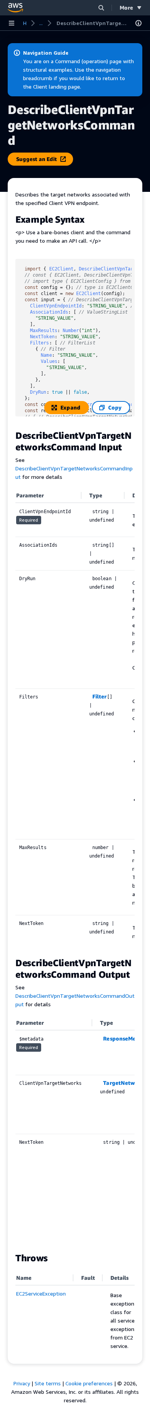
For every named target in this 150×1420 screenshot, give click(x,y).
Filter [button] (99, 696)
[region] (75, 718)
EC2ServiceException (41, 1293)
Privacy (21, 1383)
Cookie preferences (89, 1383)
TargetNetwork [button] (123, 1082)
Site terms (48, 1383)
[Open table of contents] (138, 23)
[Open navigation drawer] (11, 23)
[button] (101, 7)
